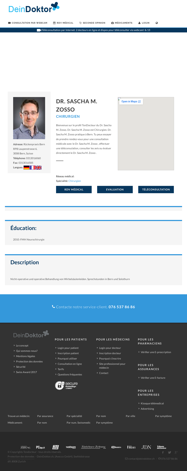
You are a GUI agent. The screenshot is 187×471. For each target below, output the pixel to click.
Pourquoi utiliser (67, 358)
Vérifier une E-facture (153, 377)
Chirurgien (68, 116)
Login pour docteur (110, 347)
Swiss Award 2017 (26, 372)
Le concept (22, 345)
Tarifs (61, 369)
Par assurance (45, 416)
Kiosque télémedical (152, 403)
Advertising (147, 408)
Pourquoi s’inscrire (110, 358)
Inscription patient (68, 353)
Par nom (101, 416)
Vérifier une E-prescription (156, 352)
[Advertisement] (93, 64)
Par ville (130, 416)
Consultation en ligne (70, 363)
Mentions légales (25, 356)
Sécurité (20, 366)
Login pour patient (68, 347)
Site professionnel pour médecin (112, 365)
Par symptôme (163, 416)
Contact (103, 372)
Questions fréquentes (70, 374)
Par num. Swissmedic (79, 422)
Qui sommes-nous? (27, 350)
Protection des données (29, 361)
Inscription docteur (110, 353)
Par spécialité (74, 416)
